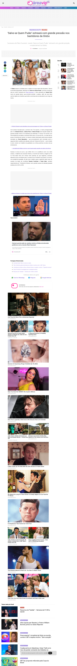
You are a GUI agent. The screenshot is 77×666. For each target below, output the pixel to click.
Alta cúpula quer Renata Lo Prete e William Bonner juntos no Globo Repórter (34, 623)
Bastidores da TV (11, 27)
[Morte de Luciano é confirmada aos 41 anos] (63, 66)
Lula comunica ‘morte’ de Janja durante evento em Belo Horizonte (70, 76)
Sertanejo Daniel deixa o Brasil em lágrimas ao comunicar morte (71, 88)
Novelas (44, 30)
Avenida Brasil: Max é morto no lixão (22, 263)
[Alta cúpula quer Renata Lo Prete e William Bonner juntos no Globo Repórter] (9, 624)
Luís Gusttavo (35, 48)
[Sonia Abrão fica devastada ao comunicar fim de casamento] (63, 84)
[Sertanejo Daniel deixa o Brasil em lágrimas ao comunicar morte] (63, 89)
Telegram (32, 277)
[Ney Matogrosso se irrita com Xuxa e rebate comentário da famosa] (63, 72)
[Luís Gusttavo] (31, 48)
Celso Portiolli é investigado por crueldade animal (25, 269)
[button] (67, 3)
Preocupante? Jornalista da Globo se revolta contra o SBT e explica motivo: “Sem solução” (35, 636)
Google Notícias (46, 277)
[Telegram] (5, 71)
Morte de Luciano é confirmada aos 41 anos (70, 65)
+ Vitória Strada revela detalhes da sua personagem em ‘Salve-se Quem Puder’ (31, 126)
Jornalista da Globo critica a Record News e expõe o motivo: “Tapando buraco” (32, 267)
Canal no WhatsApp (19, 277)
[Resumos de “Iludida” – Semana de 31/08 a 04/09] (9, 611)
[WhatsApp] (5, 68)
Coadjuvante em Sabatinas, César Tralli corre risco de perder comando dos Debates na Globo (35, 650)
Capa (2, 27)
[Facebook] (5, 62)
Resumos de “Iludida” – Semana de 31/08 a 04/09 (25, 271)
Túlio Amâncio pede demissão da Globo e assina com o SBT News (29, 265)
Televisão (5, 27)
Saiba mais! (41, 286)
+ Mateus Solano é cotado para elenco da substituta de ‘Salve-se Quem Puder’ (31, 193)
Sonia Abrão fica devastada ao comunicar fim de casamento (71, 82)
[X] (5, 65)
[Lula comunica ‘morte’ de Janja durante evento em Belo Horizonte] (63, 78)
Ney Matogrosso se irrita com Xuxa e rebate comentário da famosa (70, 70)
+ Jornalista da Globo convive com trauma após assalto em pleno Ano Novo (31, 148)
